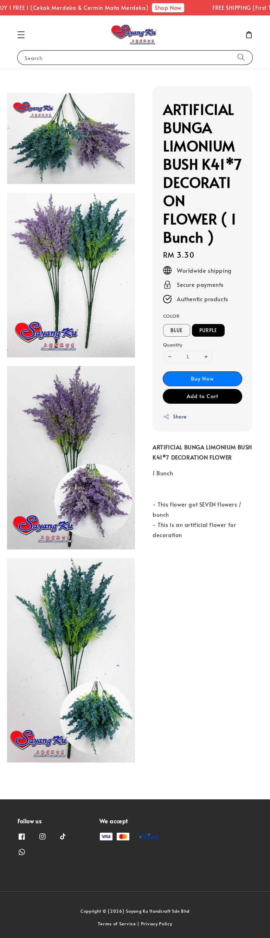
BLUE (177, 330)
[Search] (241, 57)
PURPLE (208, 330)
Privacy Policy (156, 923)
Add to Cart (202, 395)
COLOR (171, 316)
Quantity (172, 345)
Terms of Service (117, 923)
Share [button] (180, 416)
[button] (21, 34)
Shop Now (158, 7)
